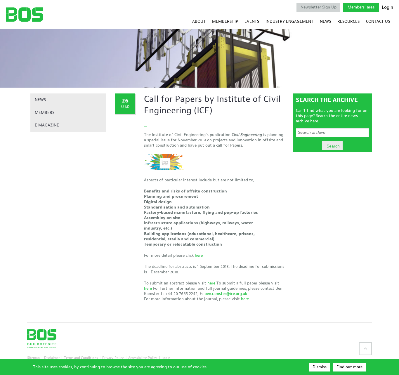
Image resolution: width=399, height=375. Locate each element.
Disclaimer (52, 357)
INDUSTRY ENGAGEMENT (289, 21)
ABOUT (199, 21)
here (199, 255)
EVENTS (251, 21)
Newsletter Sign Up (318, 7)
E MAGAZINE (47, 125)
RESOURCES (348, 21)
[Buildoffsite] (24, 14)
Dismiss (320, 367)
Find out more (349, 367)
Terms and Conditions (81, 357)
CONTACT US (378, 21)
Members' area (361, 7)
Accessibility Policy (142, 357)
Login (387, 7)
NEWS (325, 21)
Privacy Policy (113, 357)
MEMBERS (44, 112)
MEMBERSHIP (225, 21)
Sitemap (33, 357)
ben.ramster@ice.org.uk (225, 293)
